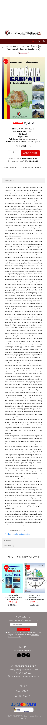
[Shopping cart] (38, 41)
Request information (32, 167)
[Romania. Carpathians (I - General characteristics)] (23, 88)
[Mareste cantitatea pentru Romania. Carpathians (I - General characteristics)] (17, 152)
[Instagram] (28, 655)
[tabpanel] (23, 88)
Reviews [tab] (9, 545)
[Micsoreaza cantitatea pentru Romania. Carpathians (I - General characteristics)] (10, 152)
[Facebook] (19, 655)
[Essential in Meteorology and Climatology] (12, 578)
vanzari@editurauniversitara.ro (25, 676)
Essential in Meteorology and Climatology (12, 597)
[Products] (3, 42)
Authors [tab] (7, 541)
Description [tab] (9, 180)
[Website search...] (44, 41)
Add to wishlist (11, 167)
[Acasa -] (23, 33)
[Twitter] (23, 655)
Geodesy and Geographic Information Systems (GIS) (34, 597)
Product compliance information (17, 534)
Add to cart (30, 153)
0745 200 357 (25, 673)
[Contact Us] (32, 41)
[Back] (2, 46)
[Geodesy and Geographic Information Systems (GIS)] (34, 578)
